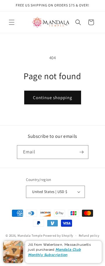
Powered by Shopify (58, 235)
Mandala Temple (30, 235)
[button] (11, 22)
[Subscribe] (81, 152)
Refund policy (89, 235)
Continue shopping (52, 97)
